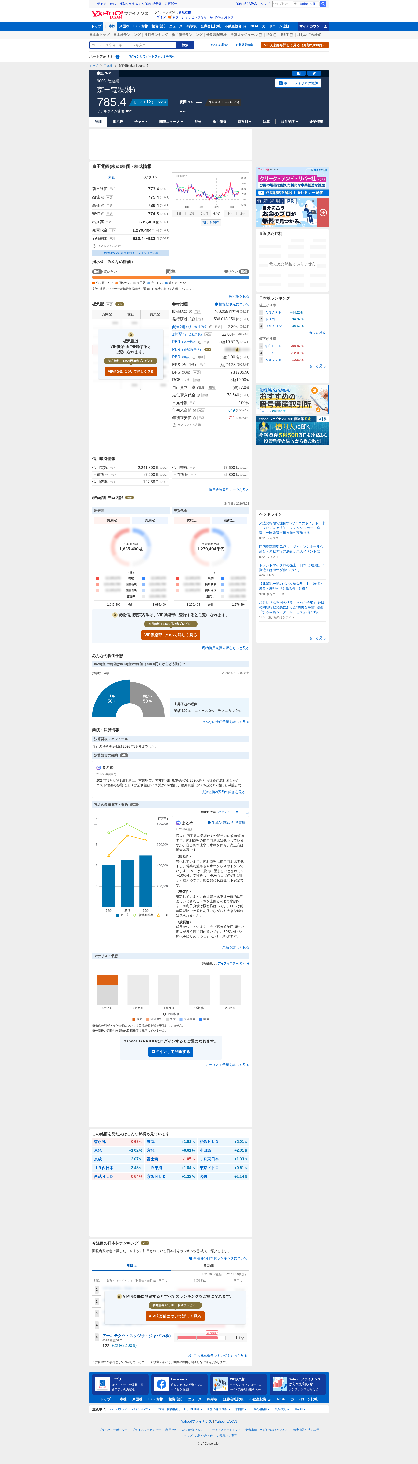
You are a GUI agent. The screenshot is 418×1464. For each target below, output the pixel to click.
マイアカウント (311, 26)
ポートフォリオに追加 (301, 83)
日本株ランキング (127, 35)
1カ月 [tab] (204, 213)
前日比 (132, 1265)
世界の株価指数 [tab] (217, 1409)
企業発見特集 (244, 44)
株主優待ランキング (187, 35)
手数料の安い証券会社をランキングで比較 (130, 253)
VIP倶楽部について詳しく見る (131, 371)
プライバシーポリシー (113, 1430)
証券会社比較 (211, 26)
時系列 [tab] (298, 1409)
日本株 (110, 26)
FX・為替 (140, 26)
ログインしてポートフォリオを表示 (151, 56)
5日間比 (210, 1265)
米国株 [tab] (239, 1409)
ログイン (159, 17)
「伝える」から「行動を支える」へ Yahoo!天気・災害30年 (135, 4)
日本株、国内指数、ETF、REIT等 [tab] (177, 1409)
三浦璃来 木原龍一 (308, 4)
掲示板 (192, 26)
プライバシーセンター (146, 1430)
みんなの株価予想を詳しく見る (225, 722)
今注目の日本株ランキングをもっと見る (217, 1355)
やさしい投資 (219, 44)
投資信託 (158, 26)
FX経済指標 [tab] (259, 1409)
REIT (285, 35)
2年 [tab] (242, 213)
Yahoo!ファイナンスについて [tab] (129, 1409)
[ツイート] (314, 73)
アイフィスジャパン (231, 963)
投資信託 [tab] (280, 1409)
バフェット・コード (231, 812)
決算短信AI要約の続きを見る (223, 792)
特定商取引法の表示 (306, 1430)
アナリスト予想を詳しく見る (227, 1065)
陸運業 (113, 81)
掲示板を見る (239, 296)
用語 (112, 189)
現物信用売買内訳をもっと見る (225, 648)
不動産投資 (233, 26)
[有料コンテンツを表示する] (237, 349)
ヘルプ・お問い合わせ (198, 1435)
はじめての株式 (309, 35)
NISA (254, 26)
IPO (269, 35)
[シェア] (299, 73)
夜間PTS (150, 177)
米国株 (124, 26)
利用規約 (171, 1430)
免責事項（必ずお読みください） (267, 1430)
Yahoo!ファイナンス (196, 1421)
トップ (96, 26)
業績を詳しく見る (235, 947)
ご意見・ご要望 (227, 1435)
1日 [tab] (179, 213)
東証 (111, 177)
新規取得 (185, 12)
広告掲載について (193, 1430)
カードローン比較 (275, 26)
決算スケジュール (244, 35)
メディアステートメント (225, 1430)
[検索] (323, 4)
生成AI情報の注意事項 (228, 823)
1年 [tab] (230, 213)
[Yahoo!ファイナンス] (120, 12)
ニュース (176, 26)
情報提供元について (234, 304)
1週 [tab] (191, 213)
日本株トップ (99, 35)
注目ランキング (156, 35)
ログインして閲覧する (170, 1052)
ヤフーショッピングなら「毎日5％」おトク (203, 17)
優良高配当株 (216, 35)
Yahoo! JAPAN (246, 4)
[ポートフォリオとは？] (117, 56)
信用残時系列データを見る (229, 490)
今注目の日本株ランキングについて (220, 1258)
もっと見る (317, 332)
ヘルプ (264, 4)
